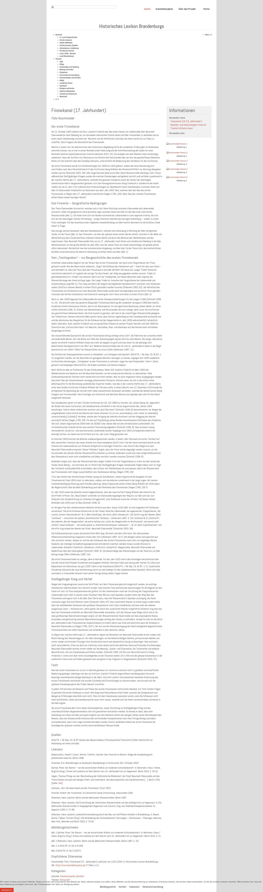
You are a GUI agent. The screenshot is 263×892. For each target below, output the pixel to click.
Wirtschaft (63, 96)
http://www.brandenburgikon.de (70, 865)
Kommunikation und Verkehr (70, 78)
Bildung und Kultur (66, 70)
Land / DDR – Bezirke (68, 54)
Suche (147, 9)
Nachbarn (63, 86)
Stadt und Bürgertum (67, 91)
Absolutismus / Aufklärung (69, 48)
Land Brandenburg (67, 56)
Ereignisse (64, 72)
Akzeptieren (7, 890)
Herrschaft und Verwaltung (69, 75)
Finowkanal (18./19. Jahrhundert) (186, 121)
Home (206, 9)
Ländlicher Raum (66, 83)
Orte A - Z (208, 35)
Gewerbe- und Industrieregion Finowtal (188, 124)
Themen (58, 59)
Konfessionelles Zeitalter (69, 45)
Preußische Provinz (67, 51)
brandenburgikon (164, 9)
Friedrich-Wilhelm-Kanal (182, 128)
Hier (60, 783)
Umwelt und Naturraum (68, 94)
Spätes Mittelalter (66, 43)
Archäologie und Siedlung (69, 67)
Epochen (58, 35)
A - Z (57, 99)
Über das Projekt (187, 9)
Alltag (62, 64)
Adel (61, 62)
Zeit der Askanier (66, 40)
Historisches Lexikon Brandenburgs (131, 26)
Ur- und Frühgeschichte (68, 37)
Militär (62, 80)
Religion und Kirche (67, 88)
